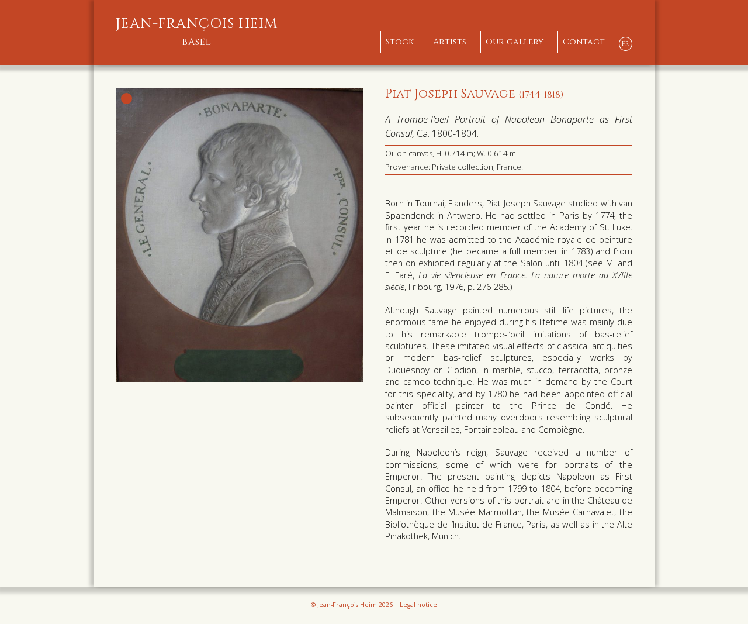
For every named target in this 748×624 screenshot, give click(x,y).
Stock (400, 41)
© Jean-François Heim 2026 (352, 605)
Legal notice (418, 605)
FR (625, 43)
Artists (449, 41)
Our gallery (514, 41)
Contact (584, 41)
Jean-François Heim (197, 32)
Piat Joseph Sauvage (474, 94)
